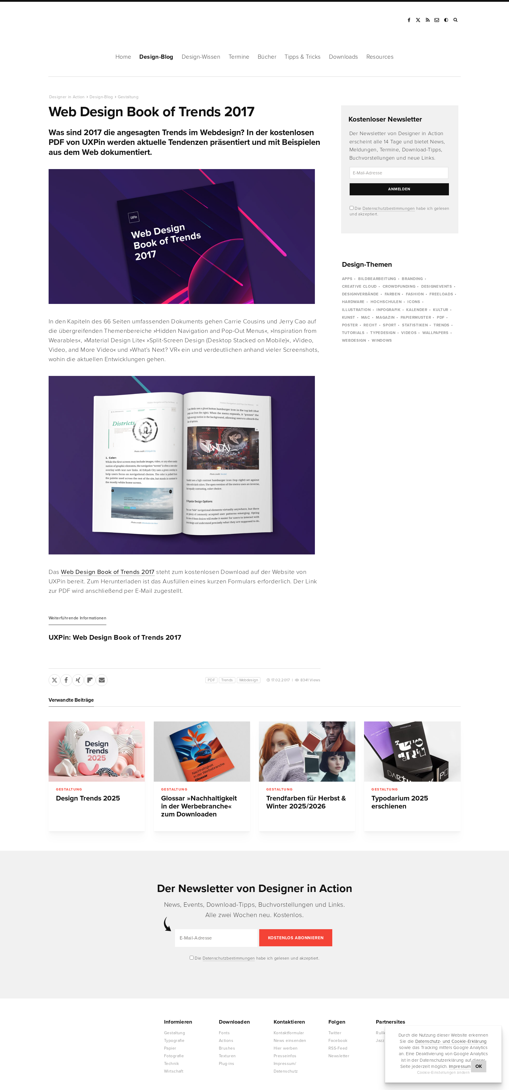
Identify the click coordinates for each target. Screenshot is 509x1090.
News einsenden (290, 1040)
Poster (350, 325)
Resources (380, 56)
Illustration (356, 309)
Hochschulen (386, 301)
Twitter (334, 1032)
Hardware (353, 301)
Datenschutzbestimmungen (389, 208)
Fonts (224, 1032)
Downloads (343, 56)
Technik (171, 1063)
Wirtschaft (173, 1071)
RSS (428, 20)
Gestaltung (128, 96)
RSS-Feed (337, 1048)
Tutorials (353, 332)
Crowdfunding (399, 286)
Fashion (415, 294)
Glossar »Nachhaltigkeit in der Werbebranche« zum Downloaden (199, 806)
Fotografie (174, 1055)
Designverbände (360, 294)
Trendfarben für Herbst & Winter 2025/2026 (306, 802)
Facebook (409, 20)
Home (123, 56)
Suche (456, 20)
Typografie (174, 1040)
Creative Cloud (359, 286)
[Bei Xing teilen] (78, 679)
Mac (365, 317)
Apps (347, 278)
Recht (370, 325)
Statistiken (415, 325)
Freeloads (441, 294)
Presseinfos (285, 1055)
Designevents (436, 286)
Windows (382, 340)
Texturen (227, 1055)
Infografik (388, 309)
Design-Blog (156, 56)
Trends (227, 680)
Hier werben (286, 1048)
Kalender (416, 309)
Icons (413, 301)
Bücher (267, 56)
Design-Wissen (201, 56)
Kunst (348, 317)
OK (478, 1066)
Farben (392, 294)
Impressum (460, 1066)
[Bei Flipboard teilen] (89, 679)
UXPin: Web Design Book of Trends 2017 (115, 638)
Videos (409, 332)
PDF (211, 680)
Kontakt (437, 20)
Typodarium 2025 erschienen (399, 802)
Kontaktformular (289, 1032)
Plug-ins (226, 1063)
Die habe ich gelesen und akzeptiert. (257, 958)
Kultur (440, 309)
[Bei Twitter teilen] (54, 679)
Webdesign (248, 680)
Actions (226, 1040)
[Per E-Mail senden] (101, 679)
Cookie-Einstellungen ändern (443, 1072)
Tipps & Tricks (303, 56)
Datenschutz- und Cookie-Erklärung (451, 1041)
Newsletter (338, 1055)
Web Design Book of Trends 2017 (108, 572)
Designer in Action (79, 20)
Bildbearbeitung (377, 278)
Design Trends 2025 (88, 798)
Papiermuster (416, 317)
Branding (412, 278)
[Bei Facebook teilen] (66, 679)
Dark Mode (446, 20)
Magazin (385, 317)
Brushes (227, 1048)
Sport (389, 325)
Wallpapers (435, 332)
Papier (170, 1048)
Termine (239, 56)
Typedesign (383, 332)
